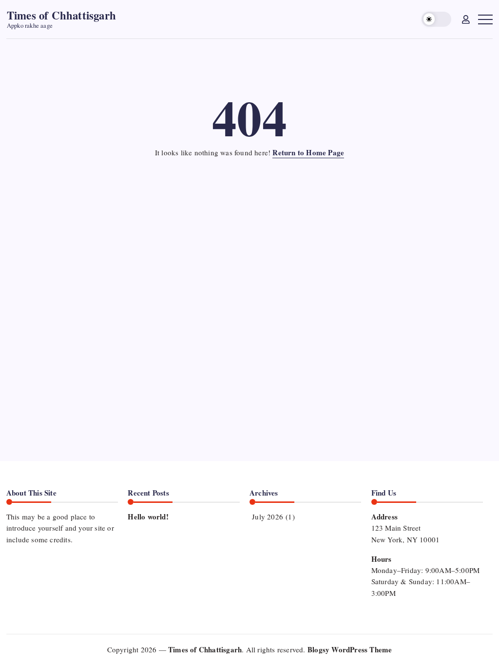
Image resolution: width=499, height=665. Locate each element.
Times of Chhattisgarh (61, 15)
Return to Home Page (308, 152)
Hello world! (148, 516)
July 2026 (267, 516)
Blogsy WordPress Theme (349, 649)
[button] (436, 19)
